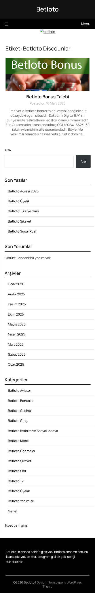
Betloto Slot (17, 471)
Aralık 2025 (16, 294)
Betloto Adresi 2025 (23, 191)
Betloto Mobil (18, 440)
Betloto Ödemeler (21, 451)
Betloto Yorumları (21, 501)
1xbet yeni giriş (16, 525)
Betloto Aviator (19, 390)
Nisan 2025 (16, 334)
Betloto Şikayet (19, 221)
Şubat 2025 (17, 354)
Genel (12, 511)
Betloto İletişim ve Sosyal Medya (33, 430)
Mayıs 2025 (17, 324)
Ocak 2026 (16, 284)
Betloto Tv (16, 481)
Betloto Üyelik (19, 201)
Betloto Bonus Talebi (47, 97)
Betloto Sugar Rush (22, 231)
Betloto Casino (19, 410)
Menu (85, 23)
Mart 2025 (16, 344)
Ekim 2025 (16, 314)
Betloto (47, 9)
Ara (8, 150)
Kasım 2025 (17, 304)
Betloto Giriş (17, 420)
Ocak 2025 (16, 364)
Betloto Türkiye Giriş (23, 211)
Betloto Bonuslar (21, 400)
